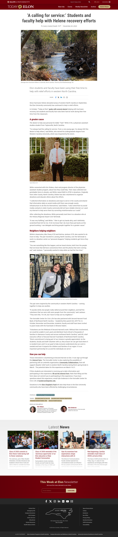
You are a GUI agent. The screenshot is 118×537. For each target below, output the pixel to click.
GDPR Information (87, 522)
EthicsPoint (32, 520)
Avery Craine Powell (50, 26)
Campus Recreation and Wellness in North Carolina (63, 534)
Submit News (104, 7)
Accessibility (86, 524)
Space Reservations (88, 508)
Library (84, 510)
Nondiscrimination (87, 520)
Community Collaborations (68, 362)
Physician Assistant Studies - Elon (38, 400)
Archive (93, 7)
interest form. (37, 360)
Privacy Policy (86, 517)
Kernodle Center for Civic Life (42, 398)
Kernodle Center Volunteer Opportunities (61, 398)
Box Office (85, 515)
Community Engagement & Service (45, 395)
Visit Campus (31, 515)
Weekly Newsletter (81, 7)
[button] (106, 2)
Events (70, 7)
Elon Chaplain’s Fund (49, 385)
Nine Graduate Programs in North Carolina (38, 534)
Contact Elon (32, 508)
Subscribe (71, 490)
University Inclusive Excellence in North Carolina (90, 534)
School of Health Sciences (55, 400)
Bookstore (85, 513)
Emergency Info (31, 510)
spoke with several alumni (58, 109)
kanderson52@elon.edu (47, 381)
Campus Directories (30, 513)
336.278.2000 (59, 522)
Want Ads (61, 7)
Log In (97, 2)
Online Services (31, 517)
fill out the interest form (60, 373)
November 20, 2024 (70, 26)
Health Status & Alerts (29, 524)
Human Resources (30, 522)
